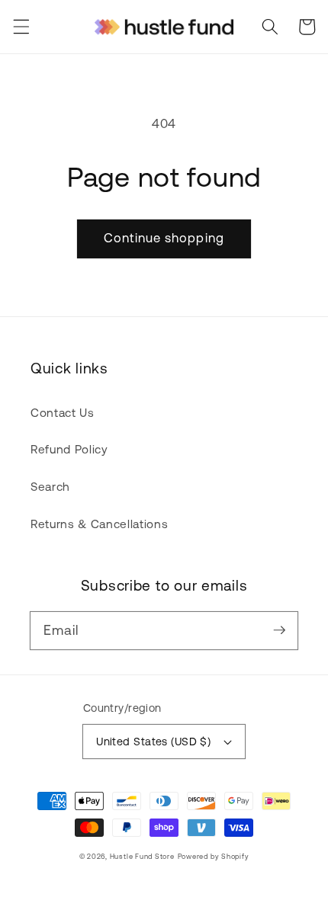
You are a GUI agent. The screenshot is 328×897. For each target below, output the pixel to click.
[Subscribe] (279, 630)
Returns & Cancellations (99, 523)
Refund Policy (69, 449)
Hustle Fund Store (142, 856)
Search (50, 486)
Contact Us (63, 412)
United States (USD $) (153, 741)
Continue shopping (164, 238)
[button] (20, 26)
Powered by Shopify (213, 856)
